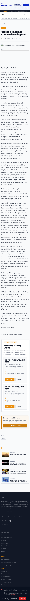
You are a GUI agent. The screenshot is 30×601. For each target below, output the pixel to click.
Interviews (3, 535)
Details (19, 379)
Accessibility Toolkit (6, 579)
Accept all (22, 598)
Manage (6, 598)
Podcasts (3, 548)
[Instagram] (6, 521)
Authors (3, 551)
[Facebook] (2, 521)
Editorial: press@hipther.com (8, 562)
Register (10, 379)
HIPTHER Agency (5, 559)
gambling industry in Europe (10, 18)
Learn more (12, 594)
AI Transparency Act (6, 582)
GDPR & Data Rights (6, 576)
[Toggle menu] (27, 14)
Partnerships (4, 543)
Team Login (4, 584)
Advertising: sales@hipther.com (9, 565)
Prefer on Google (16, 425)
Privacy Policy (4, 571)
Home (4, 23)
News (3, 27)
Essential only (14, 598)
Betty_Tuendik (7, 38)
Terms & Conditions (6, 573)
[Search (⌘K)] (24, 14)
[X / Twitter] (9, 521)
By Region (3, 540)
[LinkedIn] (12, 521)
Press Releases (5, 532)
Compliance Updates (6, 537)
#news (3, 438)
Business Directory (6, 546)
